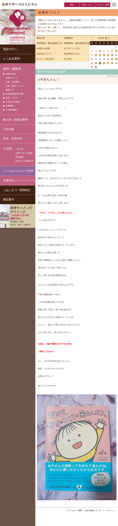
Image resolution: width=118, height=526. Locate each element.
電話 (72, 5)
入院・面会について (15, 86)
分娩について (12, 78)
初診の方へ (10, 49)
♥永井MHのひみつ (72, 54)
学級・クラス (12, 98)
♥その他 (67, 59)
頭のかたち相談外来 (24, 161)
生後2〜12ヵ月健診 (24, 153)
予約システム (87, 5)
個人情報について (93, 510)
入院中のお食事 (13, 102)
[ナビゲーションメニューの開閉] (114, 4)
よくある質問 (11, 58)
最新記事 (41, 38)
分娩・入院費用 (13, 82)
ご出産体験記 (12, 110)
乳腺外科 (19, 180)
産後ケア (10, 90)
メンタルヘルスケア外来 (18, 170)
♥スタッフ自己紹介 (45, 59)
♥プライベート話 (71, 48)
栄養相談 (10, 106)
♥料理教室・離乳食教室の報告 (77, 43)
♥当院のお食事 (43, 48)
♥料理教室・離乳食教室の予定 (49, 43)
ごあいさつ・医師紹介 (17, 190)
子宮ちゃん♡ (50, 79)
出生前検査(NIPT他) (14, 94)
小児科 (7, 148)
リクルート (110, 510)
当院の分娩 (11, 74)
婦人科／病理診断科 (15, 119)
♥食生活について (44, 54)
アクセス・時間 (102, 5)
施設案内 (8, 199)
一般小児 (19, 149)
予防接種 (19, 157)
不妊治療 (8, 129)
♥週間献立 (68, 38)
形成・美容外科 (12, 138)
